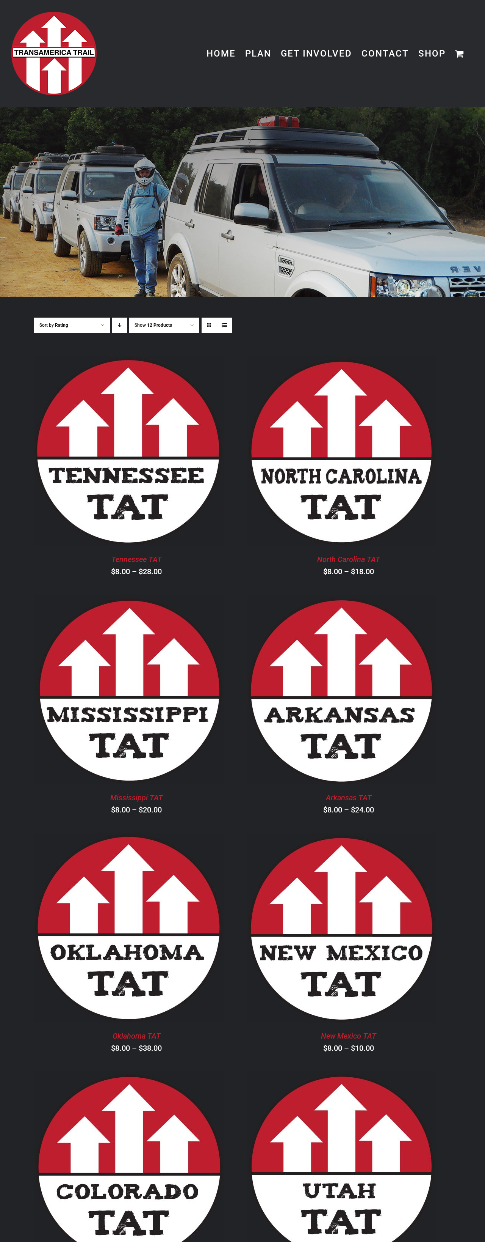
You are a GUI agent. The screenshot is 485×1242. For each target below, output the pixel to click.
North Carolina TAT (348, 559)
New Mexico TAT (348, 1036)
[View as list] (224, 325)
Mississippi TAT (136, 797)
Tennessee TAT (136, 559)
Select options (108, 453)
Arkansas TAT (349, 797)
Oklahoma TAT (137, 1036)
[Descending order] (119, 325)
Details (166, 453)
